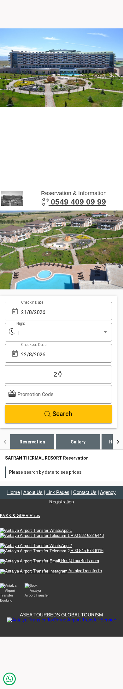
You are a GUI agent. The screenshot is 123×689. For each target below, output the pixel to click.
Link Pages (57, 492)
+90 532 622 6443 (87, 535)
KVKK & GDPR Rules (20, 515)
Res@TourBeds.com (79, 560)
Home (13, 492)
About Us (33, 492)
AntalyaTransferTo (84, 570)
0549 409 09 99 (77, 201)
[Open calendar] (15, 312)
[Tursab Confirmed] (61, 619)
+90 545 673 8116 (86, 550)
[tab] (32, 441)
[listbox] (62, 333)
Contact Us (85, 492)
